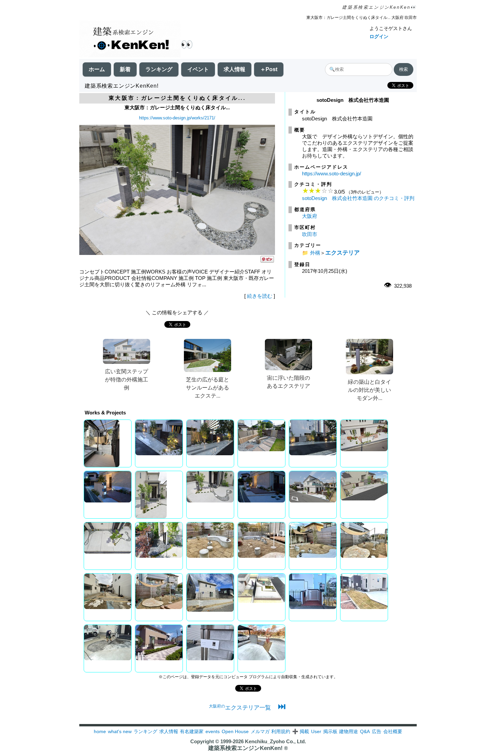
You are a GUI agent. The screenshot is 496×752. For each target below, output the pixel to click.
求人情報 (234, 69)
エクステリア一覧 (240, 707)
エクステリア (342, 253)
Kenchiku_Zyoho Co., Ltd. (275, 741)
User (316, 731)
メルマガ (260, 731)
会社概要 (392, 731)
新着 (125, 69)
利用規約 (280, 731)
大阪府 (309, 216)
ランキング (158, 69)
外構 (315, 253)
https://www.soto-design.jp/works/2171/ (177, 117)
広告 (376, 731)
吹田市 (309, 234)
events (212, 731)
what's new (120, 731)
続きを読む (259, 296)
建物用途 (348, 731)
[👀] (130, 40)
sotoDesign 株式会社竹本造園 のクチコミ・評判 (358, 198)
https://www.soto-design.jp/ (331, 173)
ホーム (97, 69)
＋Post (268, 69)
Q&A (365, 731)
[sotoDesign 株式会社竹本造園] (177, 253)
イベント (198, 69)
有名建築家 (191, 731)
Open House (235, 731)
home (100, 731)
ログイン (378, 36)
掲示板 (330, 731)
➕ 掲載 (300, 731)
